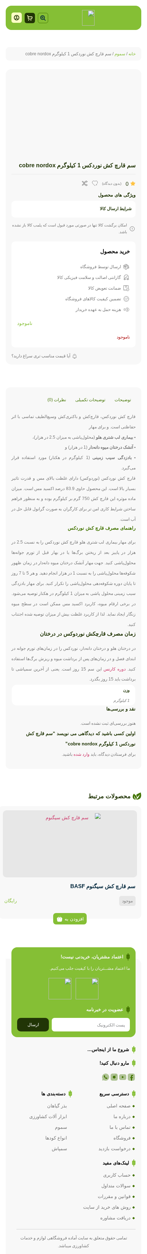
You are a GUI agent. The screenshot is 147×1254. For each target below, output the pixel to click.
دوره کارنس (114, 669)
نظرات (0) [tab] (56, 399)
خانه (132, 53)
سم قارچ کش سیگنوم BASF (103, 886)
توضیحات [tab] (123, 399)
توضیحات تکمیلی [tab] (90, 399)
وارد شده (82, 754)
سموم (120, 53)
